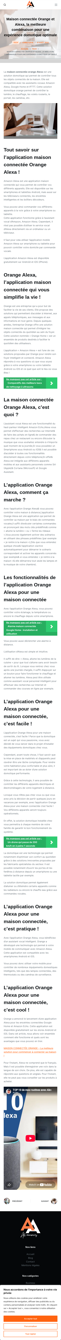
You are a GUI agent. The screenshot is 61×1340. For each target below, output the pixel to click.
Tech (15, 42)
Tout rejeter (30, 1334)
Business (30, 1282)
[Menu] (56, 5)
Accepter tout (30, 1318)
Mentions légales (30, 1265)
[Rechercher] (5, 5)
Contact (30, 1261)
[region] (30, 1312)
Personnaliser (30, 1326)
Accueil (30, 1254)
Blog (30, 1258)
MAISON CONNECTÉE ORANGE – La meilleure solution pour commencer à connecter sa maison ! (30, 1052)
